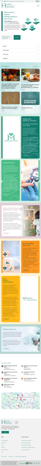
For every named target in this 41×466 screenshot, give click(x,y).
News (2, 82)
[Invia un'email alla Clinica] (5, 1)
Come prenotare (4, 440)
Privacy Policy (4, 456)
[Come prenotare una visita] (28, 21)
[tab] (20, 46)
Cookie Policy (10, 456)
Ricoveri (3, 447)
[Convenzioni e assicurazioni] (36, 21)
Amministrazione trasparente (20, 456)
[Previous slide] (1, 181)
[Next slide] (40, 181)
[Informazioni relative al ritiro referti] (32, 28)
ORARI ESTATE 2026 (26, 108)
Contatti (5, 432)
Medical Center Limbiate (26, 440)
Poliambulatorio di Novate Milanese (28, 447)
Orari (2, 445)
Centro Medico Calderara (26, 445)
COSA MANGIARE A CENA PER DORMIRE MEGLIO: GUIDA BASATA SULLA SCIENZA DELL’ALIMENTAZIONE (10, 86)
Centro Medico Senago (26, 442)
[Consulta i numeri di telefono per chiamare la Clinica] (2, 1)
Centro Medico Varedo (26, 449)
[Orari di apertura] (23, 28)
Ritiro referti (3, 442)
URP (2, 452)
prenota (17, 37)
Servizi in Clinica (4, 449)
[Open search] (37, 1)
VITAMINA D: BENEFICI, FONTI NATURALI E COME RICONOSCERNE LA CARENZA (30, 86)
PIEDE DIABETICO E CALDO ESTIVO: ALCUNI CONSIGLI (9, 107)
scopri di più (25, 155)
